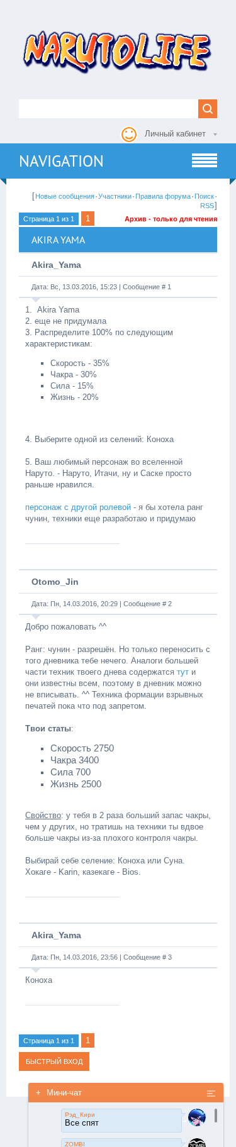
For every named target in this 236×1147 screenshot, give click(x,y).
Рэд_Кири (80, 1114)
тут (183, 672)
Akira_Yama (56, 265)
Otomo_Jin (55, 582)
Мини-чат (59, 1092)
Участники (115, 196)
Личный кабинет (175, 133)
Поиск (204, 196)
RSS (207, 205)
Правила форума (163, 196)
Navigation (61, 161)
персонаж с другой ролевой (78, 507)
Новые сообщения (64, 196)
